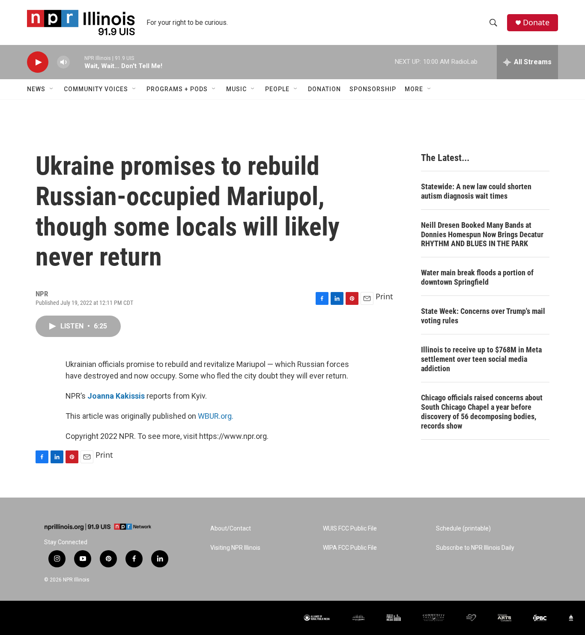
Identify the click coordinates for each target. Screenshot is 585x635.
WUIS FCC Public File (350, 528)
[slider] (77, 61)
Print (384, 296)
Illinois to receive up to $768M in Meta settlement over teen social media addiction (481, 359)
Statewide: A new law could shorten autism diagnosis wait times (476, 191)
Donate (536, 22)
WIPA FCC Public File (350, 548)
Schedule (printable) (463, 528)
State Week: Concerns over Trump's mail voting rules (483, 316)
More (414, 89)
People (277, 89)
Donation (324, 89)
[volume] (63, 62)
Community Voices (96, 89)
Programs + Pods (177, 89)
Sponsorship (372, 89)
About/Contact (230, 528)
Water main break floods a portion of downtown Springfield (477, 277)
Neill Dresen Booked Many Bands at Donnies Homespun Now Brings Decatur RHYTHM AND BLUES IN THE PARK (482, 234)
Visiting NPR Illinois (235, 548)
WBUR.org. (215, 415)
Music (236, 89)
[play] (38, 62)
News (36, 89)
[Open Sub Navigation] (51, 89)
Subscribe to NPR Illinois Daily (475, 548)
